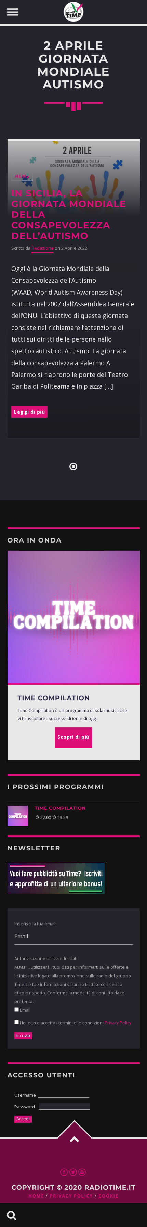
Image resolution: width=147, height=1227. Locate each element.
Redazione (42, 248)
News (22, 176)
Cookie (108, 1196)
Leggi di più (29, 411)
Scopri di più (73, 737)
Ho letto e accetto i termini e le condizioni (75, 1023)
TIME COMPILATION (60, 808)
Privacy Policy (118, 1023)
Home (36, 1196)
